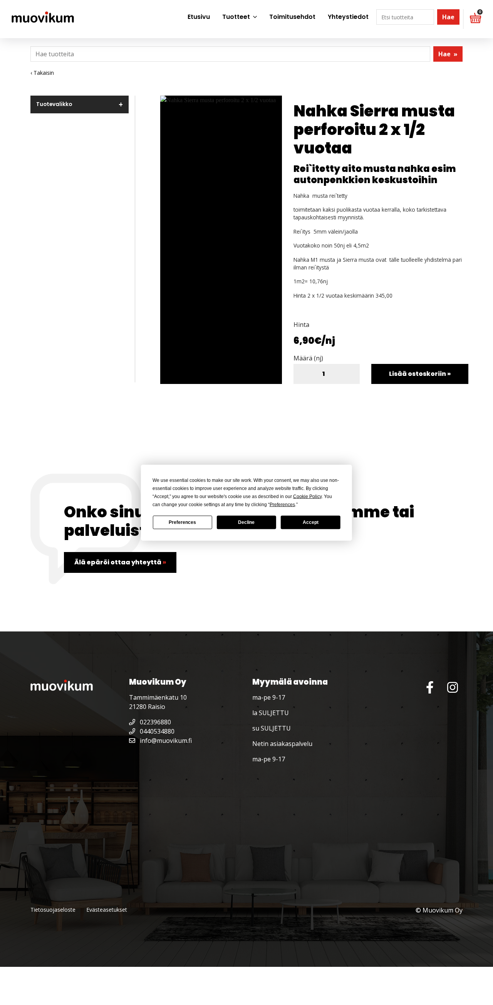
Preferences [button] (282, 504)
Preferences (182, 522)
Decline (246, 522)
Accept (311, 522)
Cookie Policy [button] (307, 496)
